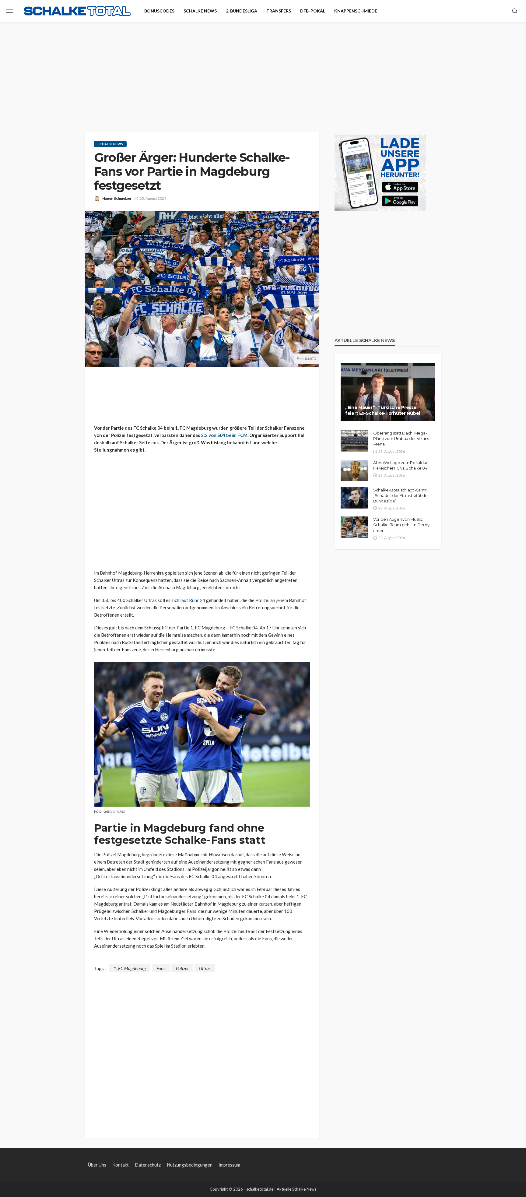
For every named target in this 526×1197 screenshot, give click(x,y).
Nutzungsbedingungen (189, 1164)
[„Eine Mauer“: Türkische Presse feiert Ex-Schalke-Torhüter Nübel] (388, 392)
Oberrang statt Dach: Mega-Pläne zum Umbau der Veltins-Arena (401, 438)
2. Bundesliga (241, 10)
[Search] (515, 11)
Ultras (205, 968)
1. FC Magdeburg (130, 968)
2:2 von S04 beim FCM (224, 435)
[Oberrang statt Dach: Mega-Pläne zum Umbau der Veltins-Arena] (354, 441)
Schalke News (200, 10)
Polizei (182, 968)
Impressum (229, 1164)
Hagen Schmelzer (117, 198)
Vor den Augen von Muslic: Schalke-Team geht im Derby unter (401, 525)
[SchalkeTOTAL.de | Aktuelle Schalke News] (77, 11)
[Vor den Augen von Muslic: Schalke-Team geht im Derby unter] (354, 527)
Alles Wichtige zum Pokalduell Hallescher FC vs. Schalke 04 (401, 465)
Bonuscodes (159, 10)
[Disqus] (202, 1048)
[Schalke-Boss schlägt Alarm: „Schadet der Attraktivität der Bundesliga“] (354, 498)
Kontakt (120, 1164)
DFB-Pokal (312, 10)
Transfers (278, 10)
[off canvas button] (9, 11)
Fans (160, 968)
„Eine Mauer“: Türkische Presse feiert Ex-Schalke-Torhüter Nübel (382, 410)
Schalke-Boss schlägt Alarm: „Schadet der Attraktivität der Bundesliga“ (401, 495)
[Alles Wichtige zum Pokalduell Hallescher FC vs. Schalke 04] (354, 470)
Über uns (97, 1164)
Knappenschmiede (355, 10)
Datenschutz (148, 1164)
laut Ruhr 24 (192, 600)
